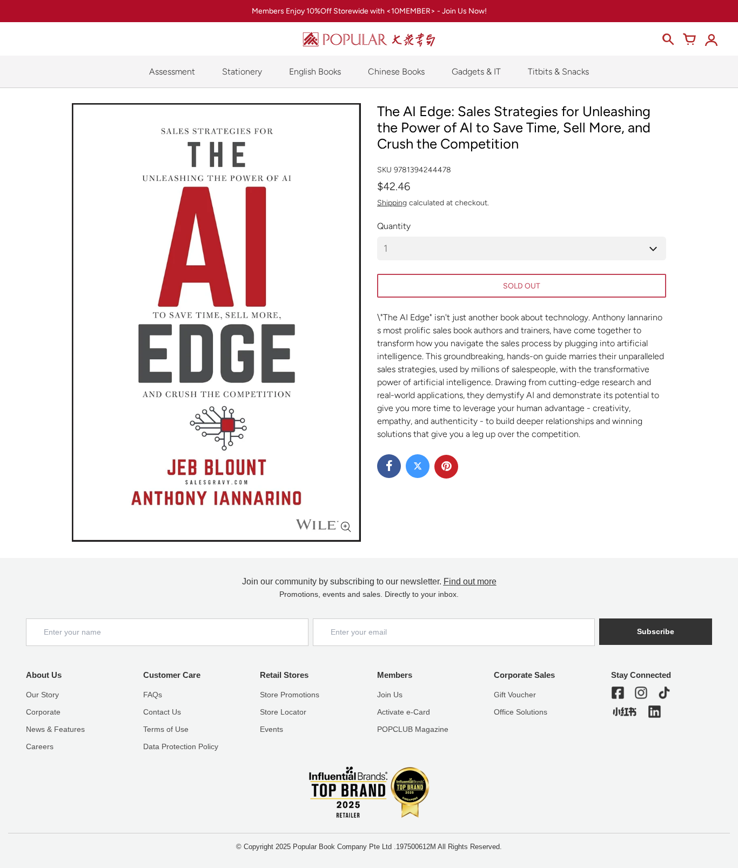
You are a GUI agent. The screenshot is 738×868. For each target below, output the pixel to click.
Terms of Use (166, 729)
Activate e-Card (403, 712)
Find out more (470, 581)
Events (271, 729)
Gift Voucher (515, 694)
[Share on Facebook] (389, 466)
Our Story (42, 694)
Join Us (389, 694)
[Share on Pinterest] (446, 467)
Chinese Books (396, 71)
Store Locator (283, 712)
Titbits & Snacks (558, 71)
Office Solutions (520, 712)
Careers (39, 746)
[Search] (668, 39)
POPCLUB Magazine (412, 729)
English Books (315, 71)
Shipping (392, 202)
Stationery (242, 71)
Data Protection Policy (180, 746)
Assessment (172, 71)
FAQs (152, 694)
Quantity (394, 226)
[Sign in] (711, 39)
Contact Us (162, 712)
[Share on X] (418, 466)
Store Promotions (289, 694)
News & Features (55, 729)
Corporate (43, 712)
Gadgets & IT (476, 71)
